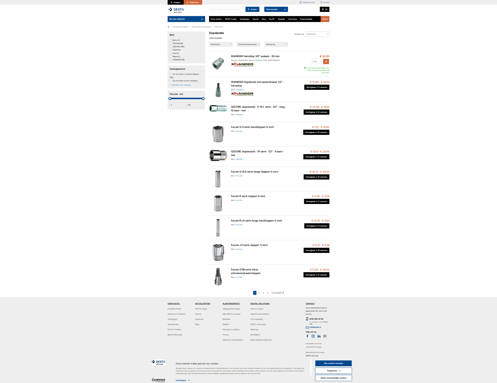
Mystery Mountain (175, 334)
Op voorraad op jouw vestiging (185, 80)
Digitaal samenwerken (259, 314)
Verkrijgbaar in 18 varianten (316, 250)
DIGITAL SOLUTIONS (259, 303)
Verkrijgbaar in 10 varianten (316, 274)
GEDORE (239, 114)
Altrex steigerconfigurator (261, 339)
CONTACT (310, 303)
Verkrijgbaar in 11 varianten (316, 201)
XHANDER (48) (178, 59)
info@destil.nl (315, 327)
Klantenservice (309, 2)
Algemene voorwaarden (233, 339)
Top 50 (272, 19)
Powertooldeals (306, 19)
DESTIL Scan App (258, 324)
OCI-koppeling (256, 319)
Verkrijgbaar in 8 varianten (316, 226)
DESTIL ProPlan (174, 329)
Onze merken (216, 19)
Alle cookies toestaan (333, 363)
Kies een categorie (177, 19)
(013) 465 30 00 (316, 319)
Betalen (226, 324)
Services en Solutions (176, 314)
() (326, 9)
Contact (326, 2)
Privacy (226, 334)
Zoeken (254, 9)
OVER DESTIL (174, 303)
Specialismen (173, 324)
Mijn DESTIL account (231, 314)
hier (319, 347)
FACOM (239, 131)
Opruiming (292, 19)
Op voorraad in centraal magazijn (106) (184, 76)
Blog (264, 19)
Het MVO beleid (174, 308)
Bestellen (226, 319)
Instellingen (181, 380)
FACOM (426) (178, 43)
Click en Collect (256, 308)
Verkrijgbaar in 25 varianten (316, 132)
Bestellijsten (255, 334)
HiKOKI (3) (176, 50)
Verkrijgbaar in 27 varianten (316, 156)
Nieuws (256, 19)
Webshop (254, 329)
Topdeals (281, 19)
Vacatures (199, 319)
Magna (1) (176, 56)
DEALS (325, 19)
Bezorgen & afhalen (231, 329)
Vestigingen (244, 19)
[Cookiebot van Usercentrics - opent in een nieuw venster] (158, 380)
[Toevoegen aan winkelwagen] (326, 61)
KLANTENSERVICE (231, 303)
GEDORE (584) (178, 46)
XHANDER (258, 60)
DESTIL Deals (201, 308)
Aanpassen (332, 371)
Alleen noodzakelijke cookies (333, 378)
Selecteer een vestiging (181, 85)
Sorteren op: (299, 34)
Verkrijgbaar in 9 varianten (316, 87)
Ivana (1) (176, 53)
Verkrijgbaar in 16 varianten (316, 112)
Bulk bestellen (272, 9)
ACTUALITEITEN (202, 303)
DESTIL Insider (231, 19)
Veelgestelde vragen (231, 308)
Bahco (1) (176, 40)
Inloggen (177, 2)
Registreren (194, 2)
